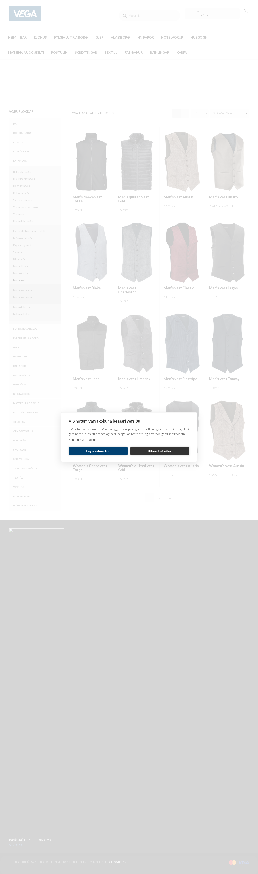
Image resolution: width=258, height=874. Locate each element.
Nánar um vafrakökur (82, 439)
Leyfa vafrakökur (98, 451)
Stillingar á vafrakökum (160, 450)
